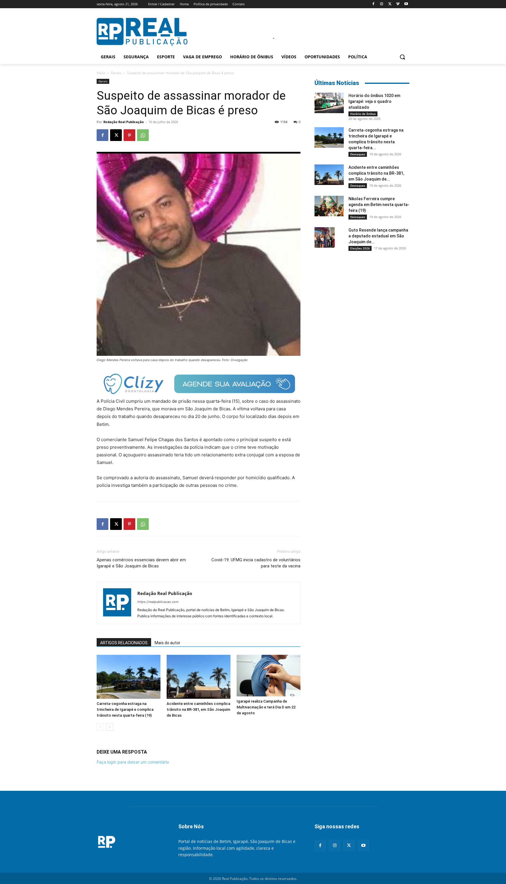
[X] (390, 4)
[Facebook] (373, 4)
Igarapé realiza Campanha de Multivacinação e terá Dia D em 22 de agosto (266, 707)
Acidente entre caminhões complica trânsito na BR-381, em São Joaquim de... (376, 173)
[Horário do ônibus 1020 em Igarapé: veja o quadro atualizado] (329, 103)
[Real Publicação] (130, 842)
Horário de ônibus (363, 114)
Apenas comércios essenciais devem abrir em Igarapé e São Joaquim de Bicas (141, 563)
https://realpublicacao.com (158, 602)
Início (101, 72)
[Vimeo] (397, 4)
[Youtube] (406, 4)
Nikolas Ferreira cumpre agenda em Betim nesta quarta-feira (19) (378, 204)
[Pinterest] (129, 135)
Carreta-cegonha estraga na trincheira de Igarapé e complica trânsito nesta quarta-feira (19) (125, 709)
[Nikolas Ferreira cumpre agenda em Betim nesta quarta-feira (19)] (329, 206)
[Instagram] (381, 4)
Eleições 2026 (360, 248)
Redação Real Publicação (123, 122)
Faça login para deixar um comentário (133, 761)
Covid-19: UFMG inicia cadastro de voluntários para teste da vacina (255, 563)
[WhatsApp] (143, 135)
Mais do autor (167, 642)
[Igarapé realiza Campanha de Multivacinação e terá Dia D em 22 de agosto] (268, 675)
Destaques (357, 154)
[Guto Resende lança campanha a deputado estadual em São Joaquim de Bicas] (324, 237)
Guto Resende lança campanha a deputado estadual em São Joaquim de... (378, 236)
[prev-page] (100, 727)
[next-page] (109, 727)
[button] (402, 57)
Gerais (116, 72)
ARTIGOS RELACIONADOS (124, 642)
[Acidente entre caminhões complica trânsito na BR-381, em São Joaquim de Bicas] (198, 677)
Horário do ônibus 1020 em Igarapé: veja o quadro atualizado (374, 101)
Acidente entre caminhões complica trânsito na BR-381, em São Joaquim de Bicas (198, 709)
